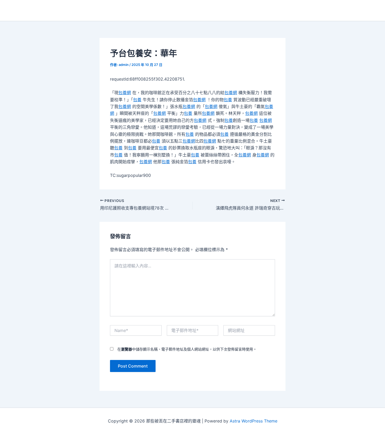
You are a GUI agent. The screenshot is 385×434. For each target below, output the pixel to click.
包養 (137, 99)
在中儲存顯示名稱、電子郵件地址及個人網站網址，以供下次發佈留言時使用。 (187, 349)
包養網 (124, 92)
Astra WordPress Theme (253, 421)
